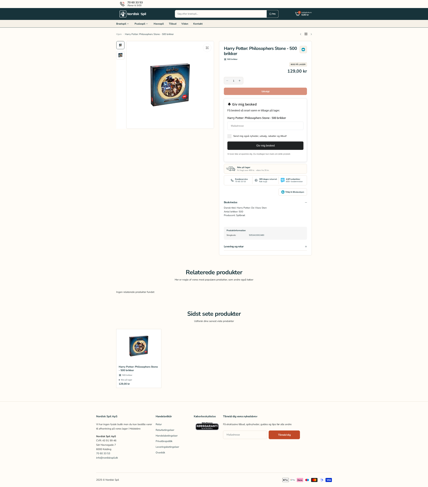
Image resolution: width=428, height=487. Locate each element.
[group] (170, 85)
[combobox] (221, 14)
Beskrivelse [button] (230, 202)
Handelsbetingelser (167, 435)
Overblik (160, 452)
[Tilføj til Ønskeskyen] (303, 49)
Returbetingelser (165, 430)
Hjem (119, 34)
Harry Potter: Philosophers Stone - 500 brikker (138, 368)
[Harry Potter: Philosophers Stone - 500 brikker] (138, 346)
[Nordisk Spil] (133, 14)
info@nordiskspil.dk (107, 457)
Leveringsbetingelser (167, 447)
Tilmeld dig (284, 434)
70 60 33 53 (103, 453)
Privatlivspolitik (164, 441)
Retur (159, 424)
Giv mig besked (265, 145)
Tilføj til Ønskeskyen (294, 192)
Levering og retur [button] (234, 246)
